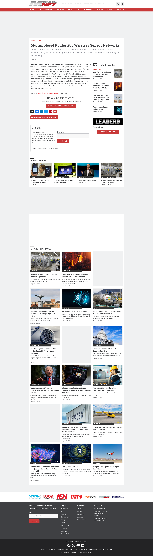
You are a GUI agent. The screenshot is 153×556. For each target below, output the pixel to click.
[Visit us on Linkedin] (82, 545)
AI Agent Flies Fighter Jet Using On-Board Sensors (106, 468)
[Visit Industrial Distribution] (90, 497)
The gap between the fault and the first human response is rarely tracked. (45, 280)
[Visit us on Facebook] (68, 545)
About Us (43, 549)
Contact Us (51, 549)
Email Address (62, 132)
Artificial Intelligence (101, 384)
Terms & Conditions (81, 549)
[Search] (118, 4)
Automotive (66, 271)
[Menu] (122, 4)
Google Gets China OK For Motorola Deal (64, 181)
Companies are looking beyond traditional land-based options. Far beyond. (106, 317)
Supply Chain (35, 308)
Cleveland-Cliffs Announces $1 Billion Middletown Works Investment (101, 86)
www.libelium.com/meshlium (48, 93)
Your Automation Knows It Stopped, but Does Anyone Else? (102, 74)
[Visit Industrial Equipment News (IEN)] (61, 497)
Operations (97, 345)
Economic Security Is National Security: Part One (104, 350)
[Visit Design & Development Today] (35, 497)
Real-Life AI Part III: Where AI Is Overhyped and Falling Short (104, 389)
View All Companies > (107, 132)
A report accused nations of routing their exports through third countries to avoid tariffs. (43, 397)
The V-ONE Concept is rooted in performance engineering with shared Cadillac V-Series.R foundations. (44, 358)
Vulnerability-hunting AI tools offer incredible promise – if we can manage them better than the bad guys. (76, 471)
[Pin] (50, 111)
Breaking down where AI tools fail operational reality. (107, 394)
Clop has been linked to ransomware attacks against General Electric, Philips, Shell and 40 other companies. (76, 316)
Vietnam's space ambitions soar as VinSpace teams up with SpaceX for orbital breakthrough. (76, 436)
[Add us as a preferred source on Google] (55, 111)
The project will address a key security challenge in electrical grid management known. (43, 476)
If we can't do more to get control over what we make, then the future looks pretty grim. (107, 354)
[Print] (32, 111)
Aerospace (66, 424)
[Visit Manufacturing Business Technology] (118, 497)
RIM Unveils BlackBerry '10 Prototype (87, 181)
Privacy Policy (69, 549)
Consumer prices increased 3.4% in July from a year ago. (76, 396)
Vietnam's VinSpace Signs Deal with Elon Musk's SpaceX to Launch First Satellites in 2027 (75, 429)
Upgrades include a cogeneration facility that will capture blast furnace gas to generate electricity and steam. (76, 281)
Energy (65, 384)
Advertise (60, 549)
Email (30, 512)
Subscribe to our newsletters (61, 105)
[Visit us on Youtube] (78, 545)
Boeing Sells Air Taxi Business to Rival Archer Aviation (107, 428)
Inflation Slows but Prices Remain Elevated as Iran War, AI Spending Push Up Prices (76, 390)
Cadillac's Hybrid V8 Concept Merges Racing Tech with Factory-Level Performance (44, 351)
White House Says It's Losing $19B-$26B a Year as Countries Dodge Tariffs (44, 390)
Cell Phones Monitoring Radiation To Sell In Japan (40, 182)
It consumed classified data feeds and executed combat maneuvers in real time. (106, 472)
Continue (63, 141)
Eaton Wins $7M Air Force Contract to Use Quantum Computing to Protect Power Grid (44, 469)
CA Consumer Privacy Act (97, 549)
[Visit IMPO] (76, 497)
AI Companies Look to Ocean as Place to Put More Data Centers (107, 313)
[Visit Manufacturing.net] (104, 497)
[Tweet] (46, 111)
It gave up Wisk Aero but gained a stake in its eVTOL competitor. (107, 433)
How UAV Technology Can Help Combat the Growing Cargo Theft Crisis (101, 97)
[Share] (37, 111)
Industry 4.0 (35, 40)
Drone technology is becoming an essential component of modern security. (44, 319)
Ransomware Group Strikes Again (100, 108)
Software (66, 308)
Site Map (109, 549)
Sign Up (34, 521)
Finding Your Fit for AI (70, 467)
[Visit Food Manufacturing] (49, 497)
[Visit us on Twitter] (73, 545)
